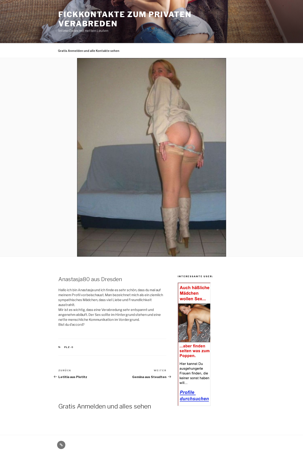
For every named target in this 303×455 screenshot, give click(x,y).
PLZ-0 (69, 347)
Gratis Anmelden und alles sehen (104, 406)
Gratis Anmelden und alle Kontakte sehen (88, 50)
